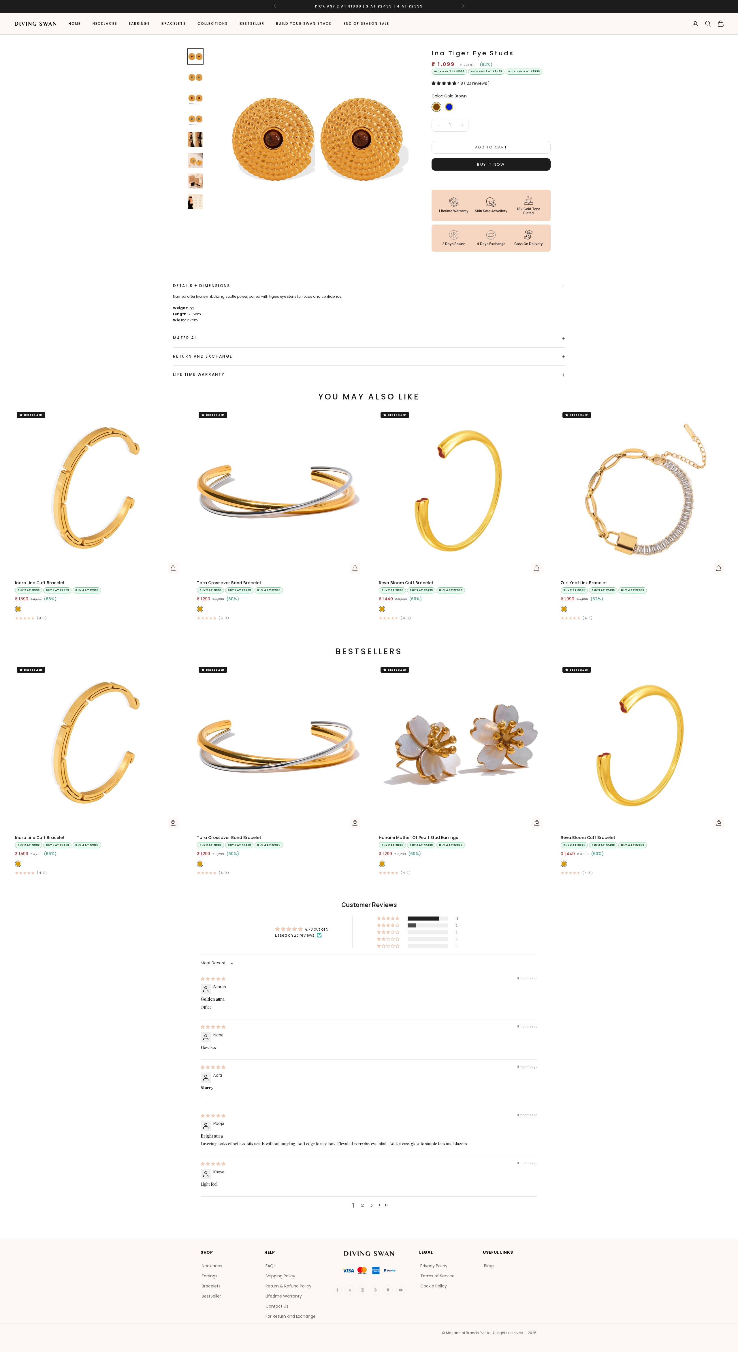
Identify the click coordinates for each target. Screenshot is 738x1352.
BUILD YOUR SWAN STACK (304, 23)
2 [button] (362, 1205)
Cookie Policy (433, 1286)
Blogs (489, 1266)
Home (75, 23)
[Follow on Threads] (375, 1290)
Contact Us (277, 1306)
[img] (213, 978)
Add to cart (491, 147)
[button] (444, 83)
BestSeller (252, 23)
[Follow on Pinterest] (388, 1290)
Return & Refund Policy (288, 1286)
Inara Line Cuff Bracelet (40, 583)
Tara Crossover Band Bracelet (229, 583)
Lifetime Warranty (284, 1296)
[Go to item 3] (195, 98)
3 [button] (371, 1205)
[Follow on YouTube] (400, 1290)
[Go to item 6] (195, 160)
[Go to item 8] (195, 202)
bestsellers (369, 651)
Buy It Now (491, 164)
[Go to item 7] (195, 181)
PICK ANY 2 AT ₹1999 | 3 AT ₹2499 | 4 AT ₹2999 (369, 6)
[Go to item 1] (195, 56)
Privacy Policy (433, 1266)
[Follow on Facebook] (337, 1290)
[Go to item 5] (195, 139)
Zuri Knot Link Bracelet (584, 583)
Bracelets (173, 23)
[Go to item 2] (195, 77)
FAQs (271, 1266)
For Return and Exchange (291, 1316)
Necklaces (105, 23)
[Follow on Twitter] (350, 1290)
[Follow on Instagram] (362, 1290)
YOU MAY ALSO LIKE (369, 396)
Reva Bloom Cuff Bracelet (406, 583)
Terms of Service (437, 1276)
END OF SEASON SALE (366, 23)
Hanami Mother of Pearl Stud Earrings (418, 837)
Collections (212, 23)
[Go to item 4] (195, 119)
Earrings (139, 23)
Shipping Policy (280, 1276)
